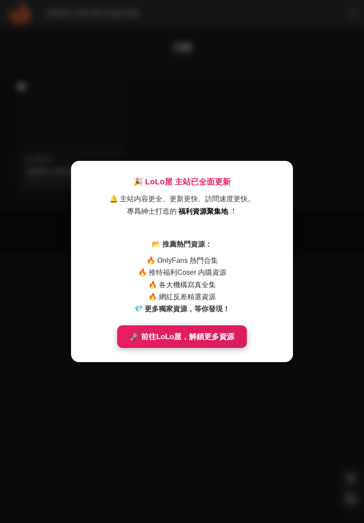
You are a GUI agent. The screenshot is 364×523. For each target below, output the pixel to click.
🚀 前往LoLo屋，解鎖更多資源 (182, 336)
